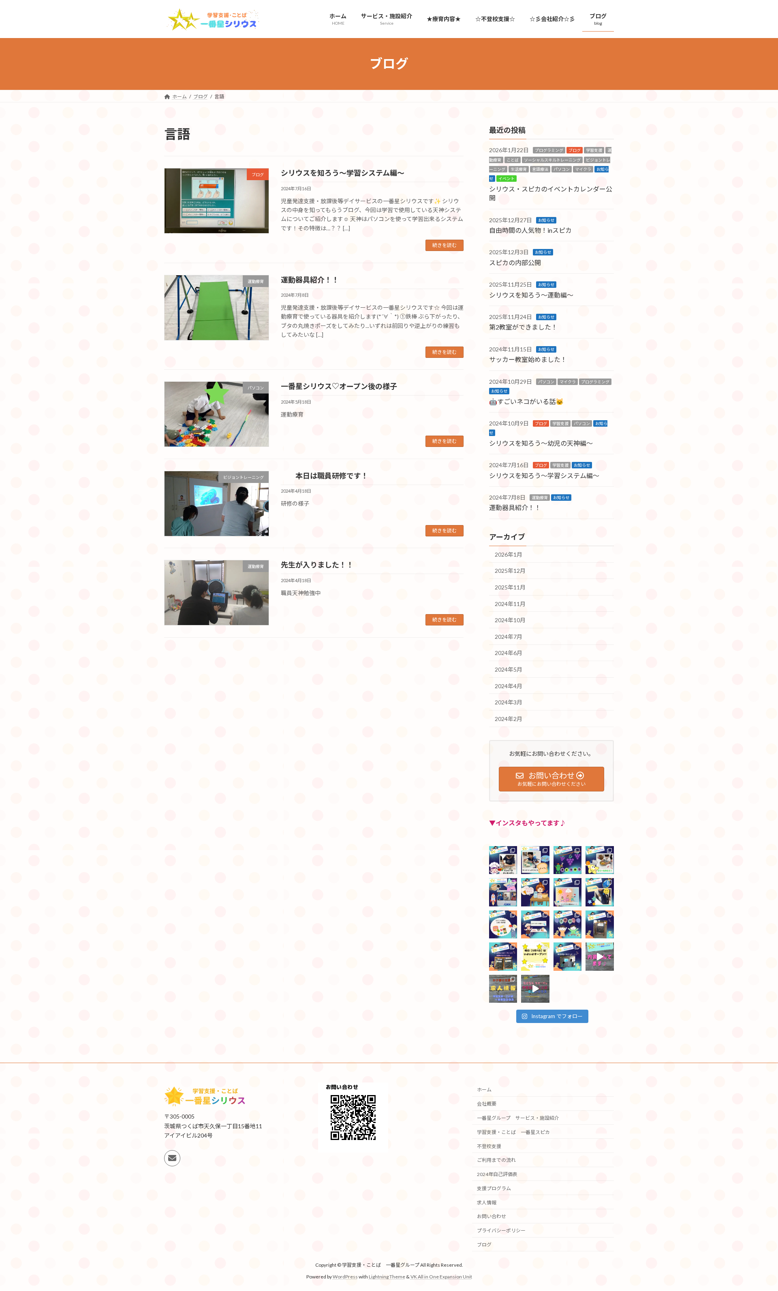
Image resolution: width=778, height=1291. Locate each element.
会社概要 (486, 1104)
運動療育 (540, 497)
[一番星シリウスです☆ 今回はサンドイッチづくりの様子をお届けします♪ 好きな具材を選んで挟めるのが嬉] (535, 860)
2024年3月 (508, 702)
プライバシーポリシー (501, 1230)
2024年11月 (510, 603)
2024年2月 (508, 718)
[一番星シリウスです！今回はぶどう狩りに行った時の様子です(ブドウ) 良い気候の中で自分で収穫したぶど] (567, 860)
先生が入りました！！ (317, 564)
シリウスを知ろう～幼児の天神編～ (541, 443)
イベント (506, 178)
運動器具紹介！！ (310, 279)
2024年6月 (508, 652)
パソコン (562, 169)
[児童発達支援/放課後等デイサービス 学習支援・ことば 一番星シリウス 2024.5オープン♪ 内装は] (600, 956)
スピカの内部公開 (515, 262)
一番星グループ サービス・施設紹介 (518, 1118)
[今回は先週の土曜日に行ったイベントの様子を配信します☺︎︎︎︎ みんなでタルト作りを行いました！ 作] (535, 924)
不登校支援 (489, 1146)
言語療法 (540, 169)
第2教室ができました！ (523, 327)
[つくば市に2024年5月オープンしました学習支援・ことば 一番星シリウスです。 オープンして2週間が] (503, 956)
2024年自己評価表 (497, 1174)
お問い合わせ (491, 1217)
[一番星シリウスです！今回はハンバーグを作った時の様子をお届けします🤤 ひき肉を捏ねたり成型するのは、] (503, 860)
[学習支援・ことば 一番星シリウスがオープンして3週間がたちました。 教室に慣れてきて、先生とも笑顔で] (600, 924)
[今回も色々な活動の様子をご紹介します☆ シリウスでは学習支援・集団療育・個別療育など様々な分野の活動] (567, 924)
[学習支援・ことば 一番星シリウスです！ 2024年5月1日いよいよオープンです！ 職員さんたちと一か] (535, 956)
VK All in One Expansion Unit (441, 1277)
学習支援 (594, 150)
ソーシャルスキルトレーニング (552, 159)
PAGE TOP (753, 1244)
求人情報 (486, 1203)
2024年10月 (510, 620)
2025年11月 (510, 587)
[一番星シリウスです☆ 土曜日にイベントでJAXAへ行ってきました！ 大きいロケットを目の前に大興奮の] (503, 892)
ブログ (575, 150)
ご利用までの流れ (496, 1160)
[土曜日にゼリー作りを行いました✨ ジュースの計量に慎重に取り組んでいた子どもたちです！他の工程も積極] (600, 860)
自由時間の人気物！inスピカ (530, 230)
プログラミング (549, 150)
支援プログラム (494, 1188)
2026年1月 (508, 554)
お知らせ (546, 219)
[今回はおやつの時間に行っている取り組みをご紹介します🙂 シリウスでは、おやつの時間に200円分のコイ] (503, 924)
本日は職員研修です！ (324, 475)
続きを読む (444, 245)
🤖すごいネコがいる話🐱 (526, 401)
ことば (513, 159)
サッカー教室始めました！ (528, 359)
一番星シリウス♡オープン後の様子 (339, 386)
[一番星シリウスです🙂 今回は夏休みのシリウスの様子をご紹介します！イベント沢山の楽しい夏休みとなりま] (567, 892)
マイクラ (583, 169)
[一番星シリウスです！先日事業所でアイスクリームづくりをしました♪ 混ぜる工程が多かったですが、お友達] (535, 892)
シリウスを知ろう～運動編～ (531, 294)
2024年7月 (508, 636)
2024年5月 (508, 669)
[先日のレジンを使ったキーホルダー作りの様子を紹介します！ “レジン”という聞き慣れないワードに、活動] (600, 892)
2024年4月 (508, 685)
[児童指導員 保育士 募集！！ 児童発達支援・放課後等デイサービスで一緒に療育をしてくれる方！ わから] (503, 988)
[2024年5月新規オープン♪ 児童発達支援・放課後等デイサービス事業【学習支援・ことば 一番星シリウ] (535, 988)
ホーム (484, 1090)
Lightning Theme (387, 1277)
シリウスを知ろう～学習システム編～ (342, 172)
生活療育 (519, 169)
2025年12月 (510, 570)
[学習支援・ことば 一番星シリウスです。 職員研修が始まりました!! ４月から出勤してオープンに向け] (567, 956)
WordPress (345, 1277)
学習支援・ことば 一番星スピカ (513, 1132)
